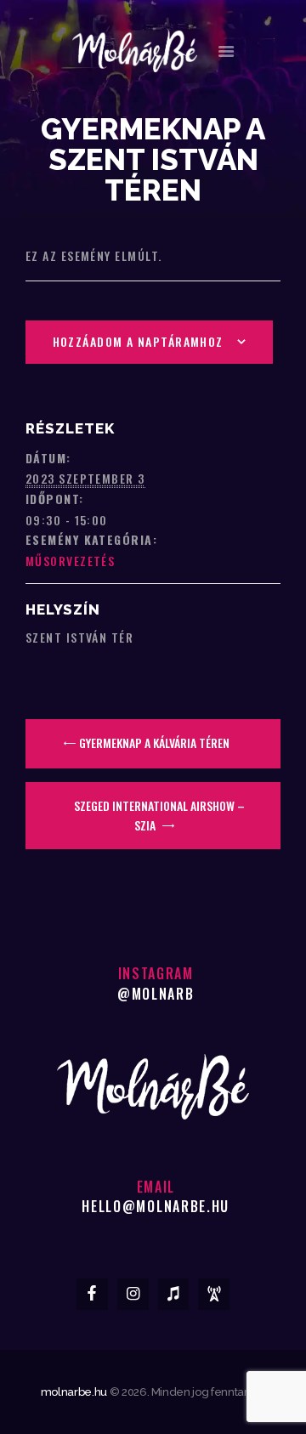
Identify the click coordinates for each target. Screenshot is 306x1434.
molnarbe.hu (74, 1392)
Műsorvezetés (70, 561)
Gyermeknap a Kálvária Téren (153, 742)
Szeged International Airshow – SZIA (159, 815)
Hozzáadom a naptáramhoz (138, 341)
